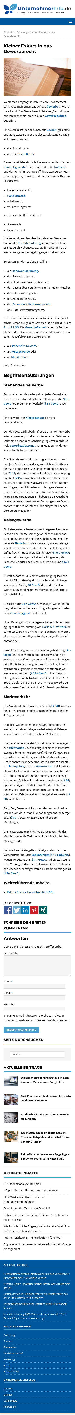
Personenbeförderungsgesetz (31, 304)
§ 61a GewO (39, 673)
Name (7, 981)
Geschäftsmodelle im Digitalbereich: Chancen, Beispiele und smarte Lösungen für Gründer (45, 1137)
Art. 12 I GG (11, 327)
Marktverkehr (20, 357)
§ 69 (13, 817)
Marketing (9, 1359)
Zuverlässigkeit (20, 613)
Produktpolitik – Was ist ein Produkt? (27, 1208)
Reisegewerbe (20, 351)
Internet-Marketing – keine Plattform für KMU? (32, 1237)
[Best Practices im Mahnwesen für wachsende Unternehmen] (11, 1102)
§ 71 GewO (39, 859)
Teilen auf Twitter (17, 910)
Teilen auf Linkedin (25, 910)
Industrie (60, 167)
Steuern (8, 1341)
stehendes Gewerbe (24, 346)
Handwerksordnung (25, 271)
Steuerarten (10, 1347)
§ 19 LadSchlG (60, 855)
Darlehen (48, 627)
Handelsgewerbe (15, 167)
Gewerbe (52, 106)
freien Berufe (26, 154)
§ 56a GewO (61, 552)
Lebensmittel (43, 766)
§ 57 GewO (29, 603)
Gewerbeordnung (29, 243)
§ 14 (12, 473)
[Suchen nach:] (37, 1054)
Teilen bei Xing (43, 910)
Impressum (10, 1406)
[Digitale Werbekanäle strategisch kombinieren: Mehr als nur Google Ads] (11, 1084)
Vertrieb (61, 627)
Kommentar (11, 953)
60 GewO (34, 585)
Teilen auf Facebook (8, 910)
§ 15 (18, 478)
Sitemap (8, 1394)
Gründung (21, 32)
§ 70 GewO (11, 873)
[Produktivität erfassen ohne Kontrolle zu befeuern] (11, 1121)
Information (16, 748)
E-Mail (7, 992)
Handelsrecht (16, 196)
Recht (7, 1365)
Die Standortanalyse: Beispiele (23, 1184)
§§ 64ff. (56, 706)
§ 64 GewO (51, 403)
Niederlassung (34, 417)
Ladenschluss (40, 855)
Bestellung (22, 543)
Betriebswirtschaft (13, 1353)
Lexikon (8, 1388)
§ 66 (66, 780)
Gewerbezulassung (21, 445)
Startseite (9, 32)
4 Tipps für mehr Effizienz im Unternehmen (31, 1190)
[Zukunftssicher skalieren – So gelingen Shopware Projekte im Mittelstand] (11, 1160)
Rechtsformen (11, 1371)
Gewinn (51, 130)
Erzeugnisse (16, 766)
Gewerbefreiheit (36, 327)
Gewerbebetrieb (55, 116)
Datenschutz (10, 1400)
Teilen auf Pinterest (34, 910)
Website (9, 1004)
